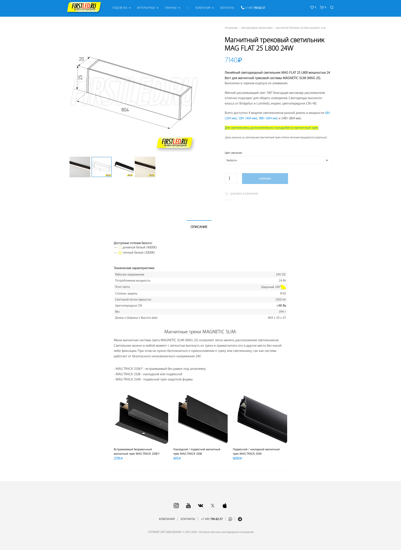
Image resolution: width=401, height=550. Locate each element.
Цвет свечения (233, 152)
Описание (199, 227)
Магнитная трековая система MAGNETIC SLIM (301, 28)
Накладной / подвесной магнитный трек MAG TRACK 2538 (196, 452)
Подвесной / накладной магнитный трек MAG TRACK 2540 (256, 452)
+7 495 (254, 8)
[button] (313, 7)
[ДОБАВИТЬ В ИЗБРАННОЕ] (141, 437)
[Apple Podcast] (224, 505)
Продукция (231, 28)
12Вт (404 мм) (247, 118)
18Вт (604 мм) (268, 118)
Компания (203, 8)
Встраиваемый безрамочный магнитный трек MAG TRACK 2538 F (137, 452)
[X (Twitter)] (212, 505)
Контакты (227, 8)
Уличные (171, 8)
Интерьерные (146, 8)
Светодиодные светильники (256, 28)
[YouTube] (188, 505)
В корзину (265, 178)
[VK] (200, 505)
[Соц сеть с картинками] (176, 505)
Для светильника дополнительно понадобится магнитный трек (271, 128)
